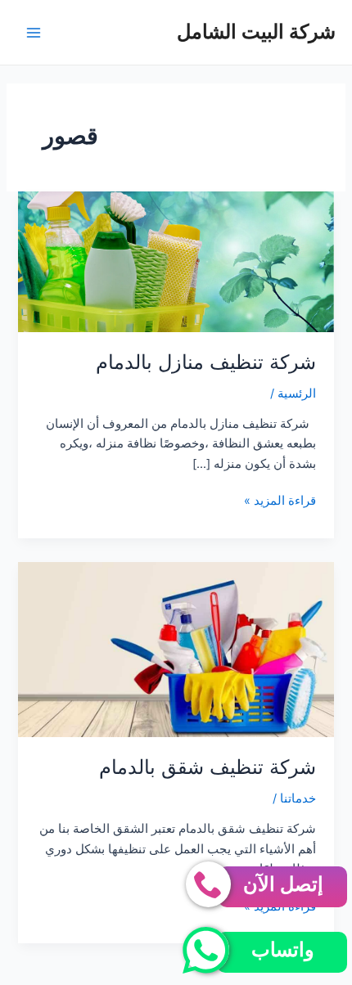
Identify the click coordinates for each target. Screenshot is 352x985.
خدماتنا (298, 798)
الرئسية (297, 393)
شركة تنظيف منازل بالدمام (206, 362)
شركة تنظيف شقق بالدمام (207, 767)
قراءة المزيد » (280, 501)
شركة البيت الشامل (256, 31)
